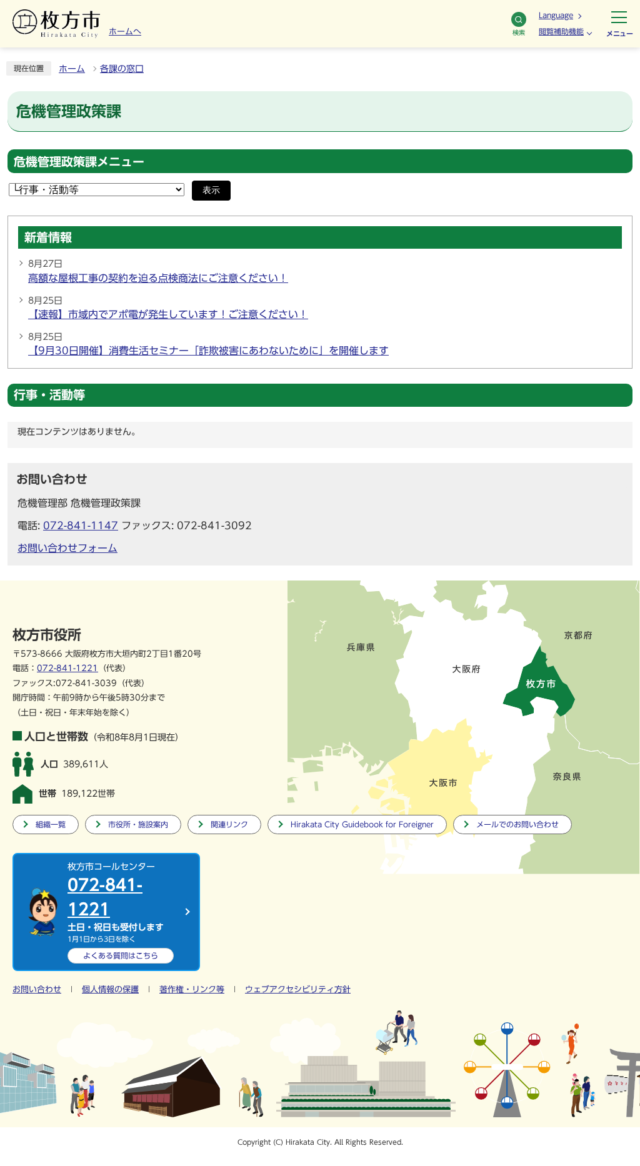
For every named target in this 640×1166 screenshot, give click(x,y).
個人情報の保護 (110, 989)
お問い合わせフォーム (68, 548)
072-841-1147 (80, 526)
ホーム (72, 68)
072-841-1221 (67, 668)
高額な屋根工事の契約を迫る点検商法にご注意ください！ (158, 278)
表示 (211, 190)
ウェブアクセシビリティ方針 (298, 989)
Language (556, 15)
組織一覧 (51, 824)
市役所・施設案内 (138, 824)
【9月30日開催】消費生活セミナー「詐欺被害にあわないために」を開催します (208, 351)
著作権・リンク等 (191, 989)
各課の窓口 (122, 68)
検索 (518, 32)
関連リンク (229, 824)
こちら (120, 955)
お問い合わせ (36, 989)
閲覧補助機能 (561, 31)
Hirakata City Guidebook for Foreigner (362, 824)
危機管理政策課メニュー (79, 161)
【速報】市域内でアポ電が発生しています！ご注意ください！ (168, 314)
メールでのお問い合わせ (517, 824)
